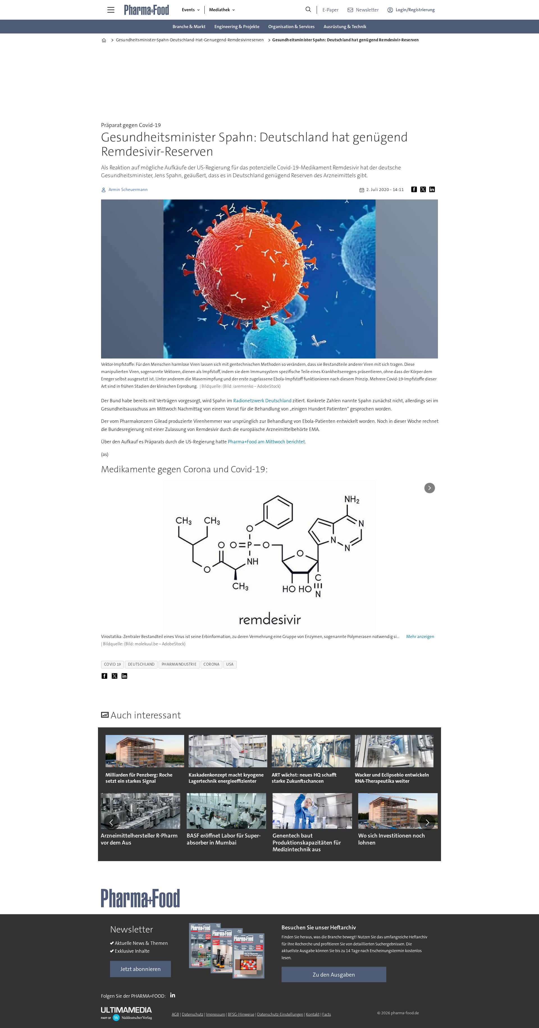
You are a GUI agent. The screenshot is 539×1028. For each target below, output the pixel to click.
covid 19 (112, 664)
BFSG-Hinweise (241, 1014)
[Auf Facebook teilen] (415, 190)
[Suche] (308, 9)
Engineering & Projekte (236, 26)
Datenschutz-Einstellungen (280, 1014)
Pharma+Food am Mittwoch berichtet (266, 442)
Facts (326, 1014)
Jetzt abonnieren (140, 969)
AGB (175, 1014)
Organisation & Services (291, 26)
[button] (112, 822)
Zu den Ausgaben (334, 974)
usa (230, 664)
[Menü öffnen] (111, 10)
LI (174, 995)
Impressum (215, 1014)
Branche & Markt (189, 26)
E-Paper (331, 10)
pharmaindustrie (179, 664)
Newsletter (367, 10)
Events (188, 10)
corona (211, 664)
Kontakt (312, 1014)
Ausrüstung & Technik (345, 26)
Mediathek (219, 10)
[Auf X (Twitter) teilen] (424, 190)
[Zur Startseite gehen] (146, 9)
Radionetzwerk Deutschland (262, 401)
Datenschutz (192, 1014)
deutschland (141, 664)
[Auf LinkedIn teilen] (433, 190)
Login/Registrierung (415, 10)
